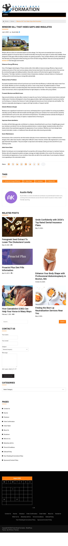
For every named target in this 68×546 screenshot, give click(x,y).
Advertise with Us (9, 443)
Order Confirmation (9, 421)
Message (5, 352)
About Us (6, 430)
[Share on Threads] (38, 164)
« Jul (33, 507)
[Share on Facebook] (8, 164)
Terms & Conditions (9, 447)
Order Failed (7, 426)
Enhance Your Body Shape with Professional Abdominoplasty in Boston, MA (50, 276)
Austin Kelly (15, 32)
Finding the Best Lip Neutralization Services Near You (49, 311)
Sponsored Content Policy (11, 460)
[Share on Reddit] (30, 164)
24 (4, 499)
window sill (51, 181)
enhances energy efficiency (12, 181)
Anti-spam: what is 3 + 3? (9, 369)
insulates (40, 181)
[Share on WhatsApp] (21, 164)
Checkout (6, 417)
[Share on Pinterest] (25, 164)
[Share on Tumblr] (34, 164)
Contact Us (7, 408)
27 (17, 499)
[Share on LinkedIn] (17, 164)
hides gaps (29, 181)
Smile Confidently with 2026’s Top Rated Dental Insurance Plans (49, 223)
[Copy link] (43, 164)
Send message (8, 376)
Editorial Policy (8, 451)
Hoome (6, 413)
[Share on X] (13, 164)
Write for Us (7, 438)
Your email (5, 340)
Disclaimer (7, 434)
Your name (5, 334)
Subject (4, 346)
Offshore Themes (14, 530)
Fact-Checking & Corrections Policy (13, 456)
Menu (6, 14)
